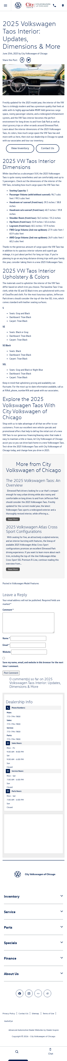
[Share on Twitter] (28, 60)
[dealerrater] (47, 993)
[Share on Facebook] (22, 60)
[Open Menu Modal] (5, 5)
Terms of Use (48, 1013)
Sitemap (35, 1013)
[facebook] (19, 993)
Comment (8, 609)
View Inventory (20, 148)
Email (6, 645)
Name (6, 638)
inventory (38, 140)
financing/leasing (35, 435)
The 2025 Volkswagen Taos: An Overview (33, 482)
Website (7, 651)
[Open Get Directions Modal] (63, 5)
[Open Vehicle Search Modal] (17, 1052)
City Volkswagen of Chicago (34, 53)
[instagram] (29, 993)
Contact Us (47, 148)
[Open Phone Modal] (54, 5)
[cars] (38, 993)
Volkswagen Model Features (25, 583)
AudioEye (8, 1021)
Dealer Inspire (52, 1030)
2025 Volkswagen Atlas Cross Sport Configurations (31, 529)
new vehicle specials (42, 427)
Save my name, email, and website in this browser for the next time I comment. (33, 664)
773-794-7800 (13, 716)
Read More (13, 519)
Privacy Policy (9, 1013)
